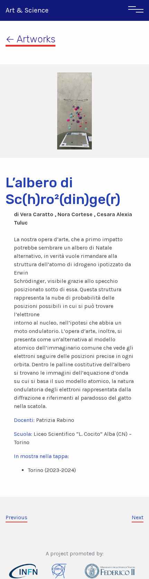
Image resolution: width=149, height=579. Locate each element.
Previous (16, 517)
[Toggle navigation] (135, 10)
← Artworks (30, 39)
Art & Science (27, 10)
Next (137, 517)
